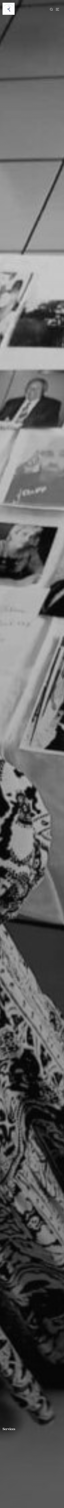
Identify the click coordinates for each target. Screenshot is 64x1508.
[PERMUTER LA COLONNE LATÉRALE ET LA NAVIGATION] (58, 9)
